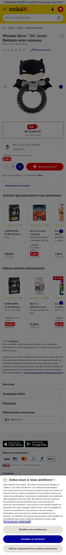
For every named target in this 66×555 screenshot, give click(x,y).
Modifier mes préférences (33, 529)
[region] (33, 515)
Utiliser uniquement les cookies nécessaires (33, 548)
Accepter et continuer (33, 539)
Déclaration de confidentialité (17, 522)
